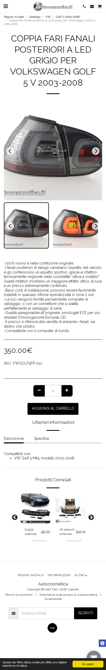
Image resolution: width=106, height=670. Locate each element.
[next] (96, 151)
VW (48, 17)
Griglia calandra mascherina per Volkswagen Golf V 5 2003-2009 (33, 532)
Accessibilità (53, 599)
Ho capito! (88, 664)
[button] (5, 6)
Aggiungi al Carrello (35, 518)
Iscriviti (85, 613)
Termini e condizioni (19, 595)
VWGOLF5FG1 (39, 541)
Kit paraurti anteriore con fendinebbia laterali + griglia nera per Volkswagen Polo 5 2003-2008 (68, 532)
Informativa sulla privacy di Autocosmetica (68, 595)
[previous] (10, 151)
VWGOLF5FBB (73, 541)
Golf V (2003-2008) (68, 17)
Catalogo (34, 17)
